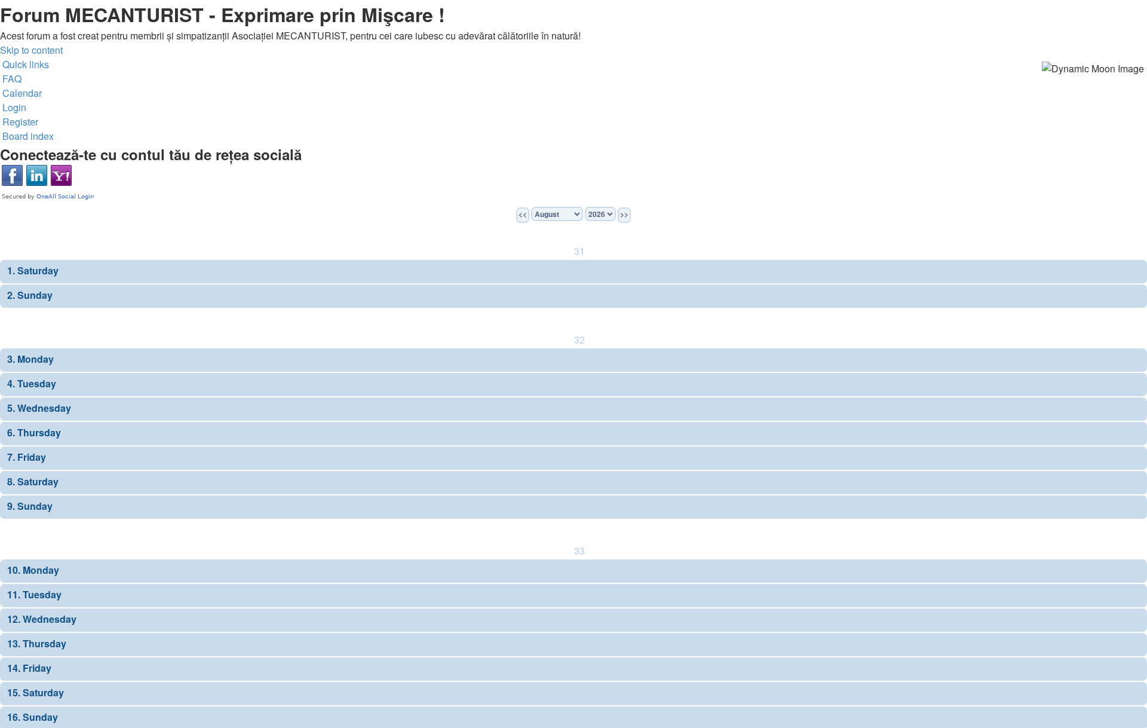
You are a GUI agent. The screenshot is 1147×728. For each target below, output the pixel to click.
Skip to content (31, 50)
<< (523, 214)
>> (624, 214)
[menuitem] (11, 78)
